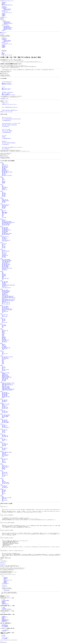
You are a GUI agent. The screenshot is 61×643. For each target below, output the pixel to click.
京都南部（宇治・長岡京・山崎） (7, 377)
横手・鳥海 (3, 202)
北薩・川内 (3, 493)
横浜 (2, 273)
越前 (2, 326)
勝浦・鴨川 (3, 256)
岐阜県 (1, 343)
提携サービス (8, 148)
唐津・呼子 (3, 461)
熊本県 (1, 470)
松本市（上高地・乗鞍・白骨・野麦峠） (8, 300)
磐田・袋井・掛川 (4, 341)
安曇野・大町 (4, 301)
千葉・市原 (3, 250)
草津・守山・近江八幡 (5, 369)
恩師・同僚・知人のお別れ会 (8, 27)
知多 (2, 354)
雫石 (2, 185)
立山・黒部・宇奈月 (5, 314)
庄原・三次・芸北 (4, 425)
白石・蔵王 (3, 196)
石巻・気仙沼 (4, 193)
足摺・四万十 (4, 449)
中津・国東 (3, 481)
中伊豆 (3, 335)
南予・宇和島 (4, 444)
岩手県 (1, 184)
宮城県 (1, 191)
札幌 (2, 163)
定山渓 (3, 164)
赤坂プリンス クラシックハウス (6, 117)
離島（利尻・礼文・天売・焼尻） (7, 175)
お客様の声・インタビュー (8, 29)
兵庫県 (1, 391)
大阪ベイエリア (4, 385)
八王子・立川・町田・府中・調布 (7, 268)
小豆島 (3, 440)
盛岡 (2, 186)
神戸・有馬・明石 (4, 392)
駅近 (4, 120)
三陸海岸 (3, 188)
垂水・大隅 (3, 491)
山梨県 (1, 280)
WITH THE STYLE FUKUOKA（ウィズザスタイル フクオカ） (11, 123)
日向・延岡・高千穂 (5, 487)
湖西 (2, 368)
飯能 (2, 245)
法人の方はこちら (4, 586)
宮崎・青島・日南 (4, 485)
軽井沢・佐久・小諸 (5, 295)
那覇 (2, 496)
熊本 (2, 471)
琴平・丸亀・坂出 (4, 439)
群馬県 (1, 226)
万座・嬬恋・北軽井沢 (5, 229)
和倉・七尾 (3, 319)
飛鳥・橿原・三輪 (4, 400)
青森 (2, 177)
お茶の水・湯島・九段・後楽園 (6, 260)
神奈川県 (14, 142)
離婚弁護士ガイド (4, 621)
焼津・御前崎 (4, 339)
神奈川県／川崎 (10, 142)
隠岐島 (3, 417)
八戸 (2, 180)
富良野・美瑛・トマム (5, 170)
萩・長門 (3, 431)
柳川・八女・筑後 (4, 455)
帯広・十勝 (3, 173)
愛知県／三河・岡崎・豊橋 (6, 130)
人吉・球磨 (3, 475)
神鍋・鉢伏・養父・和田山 (6, 396)
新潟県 (1, 305)
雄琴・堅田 (3, 370)
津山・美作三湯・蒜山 (5, 421)
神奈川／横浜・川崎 (5, 142)
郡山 (2, 215)
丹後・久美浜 (4, 379)
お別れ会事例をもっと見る (4, 98)
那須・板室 (3, 220)
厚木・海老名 (4, 275)
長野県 (1, 289)
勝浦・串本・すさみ (5, 408)
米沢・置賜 (3, 207)
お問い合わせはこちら (3, 642)
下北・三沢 (3, 181)
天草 (2, 476)
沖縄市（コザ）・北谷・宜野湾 (6, 497)
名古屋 (3, 351)
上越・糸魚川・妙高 (5, 311)
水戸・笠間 (3, 237)
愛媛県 (1, 442)
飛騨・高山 (3, 344)
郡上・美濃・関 (4, 346)
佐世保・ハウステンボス (5, 466)
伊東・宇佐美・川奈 (5, 330)
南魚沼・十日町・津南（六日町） (7, 309)
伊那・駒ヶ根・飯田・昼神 (6, 302)
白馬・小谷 (3, 298)
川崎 (2, 272)
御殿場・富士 (4, 337)
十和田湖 (3, 179)
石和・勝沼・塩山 (4, 282)
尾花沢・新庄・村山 (5, 205)
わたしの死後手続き (5, 626)
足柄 (2, 279)
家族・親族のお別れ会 (7, 26)
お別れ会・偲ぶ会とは (7, 21)
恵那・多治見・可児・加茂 (6, 347)
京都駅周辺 (3, 373)
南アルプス (3, 286)
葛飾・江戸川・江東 (5, 267)
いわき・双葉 (4, 217)
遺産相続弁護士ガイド (5, 620)
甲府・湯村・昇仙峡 (5, 281)
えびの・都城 (4, 486)
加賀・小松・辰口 (4, 322)
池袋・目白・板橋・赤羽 (5, 263)
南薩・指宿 (3, 490)
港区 (4, 136)
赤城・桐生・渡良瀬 (5, 231)
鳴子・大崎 (3, 194)
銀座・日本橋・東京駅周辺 (6, 259)
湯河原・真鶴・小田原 (5, 278)
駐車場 (6, 120)
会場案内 (5, 581)
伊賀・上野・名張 (4, 357)
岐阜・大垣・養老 (4, 348)
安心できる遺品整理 (5, 625)
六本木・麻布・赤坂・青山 (6, 261)
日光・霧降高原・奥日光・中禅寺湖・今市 (8, 222)
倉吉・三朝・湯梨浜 (5, 411)
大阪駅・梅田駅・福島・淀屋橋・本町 (7, 384)
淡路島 (3, 397)
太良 (2, 460)
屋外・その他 (4, 148)
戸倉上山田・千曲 (4, 294)
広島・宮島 (3, 426)
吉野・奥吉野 (4, 401)
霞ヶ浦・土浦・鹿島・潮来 (6, 240)
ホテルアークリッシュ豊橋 (6, 129)
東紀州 (3, 363)
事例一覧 (5, 579)
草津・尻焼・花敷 (4, 228)
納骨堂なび (3, 602)
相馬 (2, 211)
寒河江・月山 (4, 206)
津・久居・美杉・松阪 (5, 358)
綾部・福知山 (4, 380)
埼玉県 (1, 242)
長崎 (2, 464)
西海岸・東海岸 (4, 498)
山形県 (1, 203)
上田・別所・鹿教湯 (5, 292)
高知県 (1, 447)
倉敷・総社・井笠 (4, 420)
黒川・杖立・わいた (5, 473)
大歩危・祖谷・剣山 (5, 436)
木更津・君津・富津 (5, 255)
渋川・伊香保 (4, 232)
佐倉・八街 (3, 253)
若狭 (2, 327)
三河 (2, 352)
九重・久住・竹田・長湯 (5, 483)
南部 (2, 499)
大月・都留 (3, 283)
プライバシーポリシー (5, 637)
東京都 (3, 136)
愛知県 (11, 130)
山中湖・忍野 (4, 284)
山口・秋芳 (3, 430)
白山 (2, 321)
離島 (2, 494)
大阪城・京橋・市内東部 (5, 386)
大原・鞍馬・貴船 (4, 374)
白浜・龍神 (3, 406)
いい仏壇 (3, 612)
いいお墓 (3, 599)
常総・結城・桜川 (4, 238)
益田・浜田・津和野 (5, 416)
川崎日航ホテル (4, 141)
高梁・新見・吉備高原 (5, 422)
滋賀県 (1, 365)
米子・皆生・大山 (4, 412)
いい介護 (3, 635)
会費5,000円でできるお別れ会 (8, 23)
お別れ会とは (6, 577)
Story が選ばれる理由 (7, 22)
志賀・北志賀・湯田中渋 (5, 291)
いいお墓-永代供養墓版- (5, 600)
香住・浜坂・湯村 (4, 395)
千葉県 (1, 249)
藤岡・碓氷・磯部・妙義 (5, 234)
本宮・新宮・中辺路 (5, 407)
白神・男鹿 (3, 201)
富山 (2, 315)
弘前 (2, 178)
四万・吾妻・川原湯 (5, 227)
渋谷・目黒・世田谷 (5, 265)
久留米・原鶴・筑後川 (5, 454)
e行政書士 (3, 618)
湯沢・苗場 (3, 310)
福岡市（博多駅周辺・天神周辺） (7, 452)
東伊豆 (3, 332)
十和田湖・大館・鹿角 (5, 200)
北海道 (1, 162)
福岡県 (1, 451)
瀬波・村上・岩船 (4, 307)
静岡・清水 (3, 338)
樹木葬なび (3, 601)
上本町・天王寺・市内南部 (6, 388)
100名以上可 (9, 120)
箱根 (2, 277)
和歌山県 (1, 403)
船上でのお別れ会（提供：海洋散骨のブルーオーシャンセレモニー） (12, 147)
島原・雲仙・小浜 (4, 467)
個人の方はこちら (3, 32)
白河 (2, 216)
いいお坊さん (4, 608)
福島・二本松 (4, 210)
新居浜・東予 (4, 445)
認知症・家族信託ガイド (5, 619)
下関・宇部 (3, 432)
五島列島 (3, 468)
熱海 (2, 329)
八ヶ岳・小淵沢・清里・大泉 (6, 287)
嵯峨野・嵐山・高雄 (5, 375)
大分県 (1, 478)
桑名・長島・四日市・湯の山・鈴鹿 (7, 356)
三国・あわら (4, 324)
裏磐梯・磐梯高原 (4, 212)
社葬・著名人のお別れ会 (7, 28)
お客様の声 (5, 582)
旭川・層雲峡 (4, 169)
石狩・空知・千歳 (4, 172)
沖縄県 (1, 495)
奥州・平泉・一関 (4, 189)
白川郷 (3, 349)
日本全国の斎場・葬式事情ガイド (7, 609)
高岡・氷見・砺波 (4, 316)
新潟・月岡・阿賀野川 (5, 306)
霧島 (2, 492)
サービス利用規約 (4, 638)
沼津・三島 (3, 336)
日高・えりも (4, 174)
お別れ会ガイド (6, 24)
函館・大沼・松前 (4, 167)
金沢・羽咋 (3, 320)
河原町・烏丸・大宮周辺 (5, 372)
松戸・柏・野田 (4, 252)
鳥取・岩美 (3, 410)
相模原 (3, 276)
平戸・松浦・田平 (4, 465)
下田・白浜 (3, 333)
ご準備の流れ (6, 578)
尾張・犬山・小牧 (4, 353)
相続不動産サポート (5, 624)
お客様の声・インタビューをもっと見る (6, 111)
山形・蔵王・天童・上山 (5, 204)
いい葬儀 (3, 607)
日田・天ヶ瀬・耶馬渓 (5, 482)
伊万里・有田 (4, 462)
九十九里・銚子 (4, 254)
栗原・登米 (3, 195)
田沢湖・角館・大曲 (5, 199)
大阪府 (1, 382)
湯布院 (3, 480)
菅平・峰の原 (4, 293)
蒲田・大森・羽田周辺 (5, 266)
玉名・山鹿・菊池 (4, 472)
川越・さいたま (4, 243)
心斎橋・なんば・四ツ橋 (5, 387)
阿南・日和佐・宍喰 (5, 435)
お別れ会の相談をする (4, 73)
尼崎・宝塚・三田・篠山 (5, 393)
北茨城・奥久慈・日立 (5, 236)
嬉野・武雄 (3, 459)
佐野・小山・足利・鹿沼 (5, 224)
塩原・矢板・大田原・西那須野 (6, 221)
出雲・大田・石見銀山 (5, 415)
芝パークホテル (4, 135)
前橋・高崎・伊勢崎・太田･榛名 (7, 233)
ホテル (3, 120)
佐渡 (2, 312)
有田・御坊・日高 (4, 405)
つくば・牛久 (4, 239)
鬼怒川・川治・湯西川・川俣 (6, 223)
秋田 (2, 198)
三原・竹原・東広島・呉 (5, 427)
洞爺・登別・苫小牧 (5, 166)
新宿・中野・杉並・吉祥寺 (6, 264)
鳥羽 (2, 360)
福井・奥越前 (4, 325)
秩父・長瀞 (3, 244)
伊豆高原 (3, 331)
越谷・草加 (3, 247)
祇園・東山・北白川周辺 (5, 376)
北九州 (3, 456)
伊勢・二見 (3, 359)
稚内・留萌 (3, 168)
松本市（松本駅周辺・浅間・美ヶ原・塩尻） (8, 299)
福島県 (1, 209)
